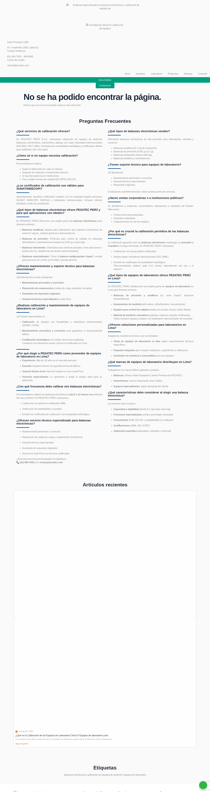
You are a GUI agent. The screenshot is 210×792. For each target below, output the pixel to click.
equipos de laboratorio (134, 775)
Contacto (202, 74)
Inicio (127, 74)
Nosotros (140, 74)
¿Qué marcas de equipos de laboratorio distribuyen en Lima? (150, 361)
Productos (173, 74)
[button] (15, 617)
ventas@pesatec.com (51, 462)
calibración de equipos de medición (105, 775)
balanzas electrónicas (56, 394)
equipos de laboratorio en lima (142, 341)
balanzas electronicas (131, 139)
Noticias (188, 74)
